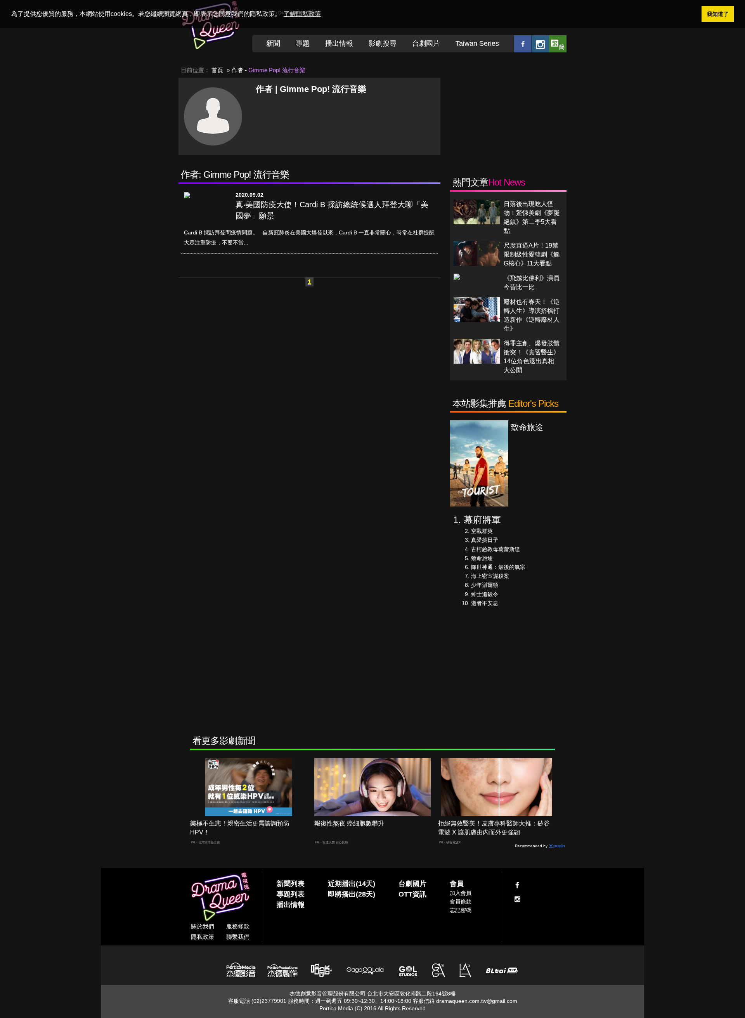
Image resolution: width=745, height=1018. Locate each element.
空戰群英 (482, 531)
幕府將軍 (482, 520)
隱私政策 (202, 936)
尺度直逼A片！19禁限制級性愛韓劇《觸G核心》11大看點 (532, 254)
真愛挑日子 (484, 540)
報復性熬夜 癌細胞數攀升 (349, 823)
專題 (303, 43)
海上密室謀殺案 (490, 576)
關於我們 (202, 926)
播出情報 (339, 43)
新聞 (273, 43)
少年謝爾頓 (484, 585)
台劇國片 (426, 43)
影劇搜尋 (383, 43)
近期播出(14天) (351, 884)
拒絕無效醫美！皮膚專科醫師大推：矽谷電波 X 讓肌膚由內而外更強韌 (494, 828)
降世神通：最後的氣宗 (498, 567)
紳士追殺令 (484, 594)
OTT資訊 (412, 894)
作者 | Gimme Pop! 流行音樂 (311, 89)
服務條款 (237, 926)
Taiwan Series (477, 43)
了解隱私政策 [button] (302, 13)
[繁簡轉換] (558, 43)
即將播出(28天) (351, 894)
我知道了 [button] (718, 14)
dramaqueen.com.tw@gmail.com (476, 1001)
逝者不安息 (484, 603)
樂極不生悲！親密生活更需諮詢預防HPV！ (239, 828)
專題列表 (291, 894)
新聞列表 (291, 884)
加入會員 (460, 893)
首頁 (217, 70)
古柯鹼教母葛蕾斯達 (495, 549)
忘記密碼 (460, 910)
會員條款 (460, 901)
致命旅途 (482, 558)
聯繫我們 (237, 936)
